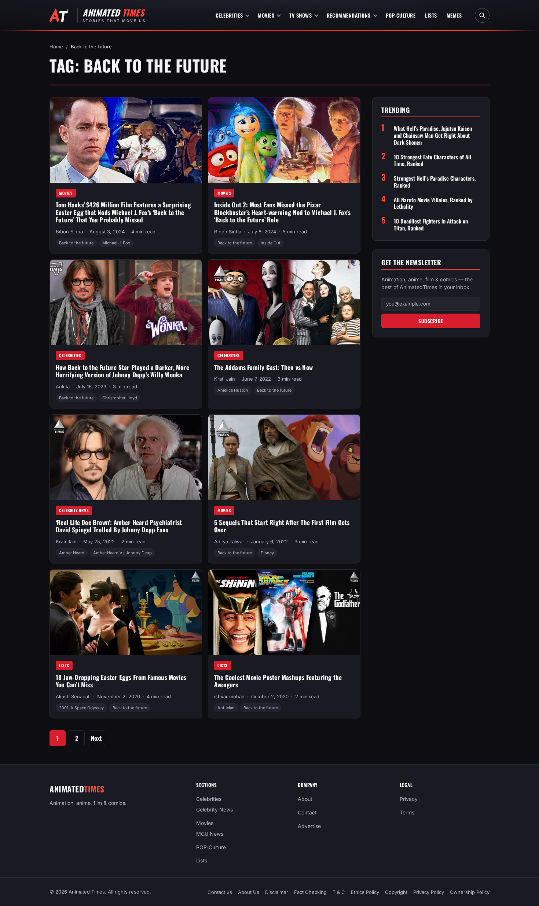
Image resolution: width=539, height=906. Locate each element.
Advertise (309, 826)
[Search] (482, 15)
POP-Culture (401, 15)
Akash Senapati (73, 696)
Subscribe (430, 321)
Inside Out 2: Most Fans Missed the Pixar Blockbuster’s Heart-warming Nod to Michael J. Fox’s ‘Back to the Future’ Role (282, 212)
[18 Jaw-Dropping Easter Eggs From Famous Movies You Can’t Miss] (126, 612)
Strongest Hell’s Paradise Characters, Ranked (435, 182)
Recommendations (349, 15)
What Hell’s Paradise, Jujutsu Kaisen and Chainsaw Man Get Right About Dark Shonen (433, 135)
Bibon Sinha (69, 231)
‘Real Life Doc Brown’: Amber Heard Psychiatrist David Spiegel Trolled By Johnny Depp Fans (119, 526)
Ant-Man (226, 707)
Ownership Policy (469, 892)
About (305, 799)
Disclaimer (276, 892)
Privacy (409, 799)
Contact (307, 812)
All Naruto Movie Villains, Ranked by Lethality (433, 203)
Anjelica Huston (232, 390)
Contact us (220, 892)
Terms (407, 812)
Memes (454, 15)
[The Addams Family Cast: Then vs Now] (284, 302)
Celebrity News (74, 510)
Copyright (396, 892)
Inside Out (270, 242)
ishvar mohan (229, 696)
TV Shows (300, 15)
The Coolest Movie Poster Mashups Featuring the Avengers (278, 681)
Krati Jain (224, 379)
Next (96, 738)
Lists (431, 15)
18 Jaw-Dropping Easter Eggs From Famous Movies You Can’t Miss (121, 681)
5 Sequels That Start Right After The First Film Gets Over (281, 526)
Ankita (63, 386)
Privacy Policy (428, 892)
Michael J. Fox (116, 242)
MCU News (209, 833)
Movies (266, 15)
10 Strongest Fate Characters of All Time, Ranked (432, 160)
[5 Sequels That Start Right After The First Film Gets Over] (284, 457)
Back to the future (76, 242)
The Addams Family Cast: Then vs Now (263, 367)
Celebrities (229, 15)
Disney (267, 552)
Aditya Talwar (229, 541)
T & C (339, 892)
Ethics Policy (365, 892)
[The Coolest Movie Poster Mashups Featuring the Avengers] (284, 612)
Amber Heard (71, 552)
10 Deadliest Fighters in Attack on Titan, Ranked (431, 225)
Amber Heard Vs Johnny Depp (122, 552)
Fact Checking (310, 892)
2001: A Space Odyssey (81, 707)
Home (56, 46)
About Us (248, 892)
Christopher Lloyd (119, 397)
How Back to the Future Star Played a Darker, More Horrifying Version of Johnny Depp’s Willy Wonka (122, 371)
